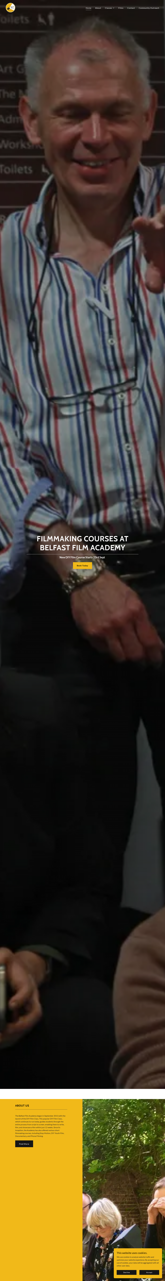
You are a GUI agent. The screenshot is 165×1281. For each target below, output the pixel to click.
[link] (10, 7)
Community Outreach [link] (149, 8)
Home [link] (88, 8)
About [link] (98, 8)
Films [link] (120, 8)
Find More (24, 1144)
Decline (126, 1272)
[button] (110, 8)
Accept (149, 1272)
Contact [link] (131, 8)
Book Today (82, 565)
